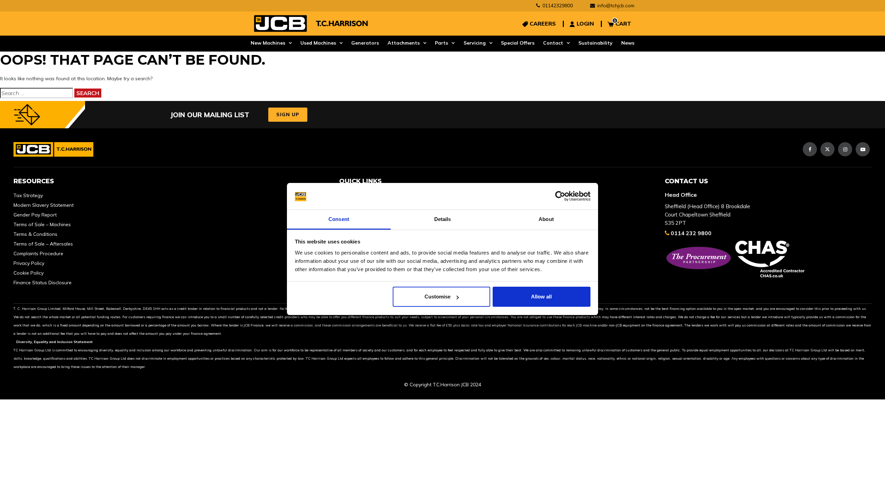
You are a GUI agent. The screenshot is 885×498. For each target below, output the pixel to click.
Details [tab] (442, 219)
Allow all (541, 296)
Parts (441, 43)
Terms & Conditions (35, 234)
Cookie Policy (28, 273)
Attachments (404, 43)
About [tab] (546, 219)
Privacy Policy (28, 263)
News (627, 43)
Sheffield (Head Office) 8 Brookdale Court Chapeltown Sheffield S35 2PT (707, 214)
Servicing (475, 43)
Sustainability (595, 43)
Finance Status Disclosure (42, 282)
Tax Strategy (28, 195)
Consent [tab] (338, 219)
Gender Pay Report (35, 215)
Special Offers (517, 43)
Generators (365, 43)
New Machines (268, 43)
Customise (437, 296)
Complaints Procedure (38, 253)
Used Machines (318, 43)
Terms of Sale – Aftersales (43, 244)
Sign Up (287, 114)
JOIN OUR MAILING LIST (209, 114)
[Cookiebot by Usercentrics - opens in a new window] (560, 196)
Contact (553, 43)
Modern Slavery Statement (43, 205)
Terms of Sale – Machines (42, 224)
